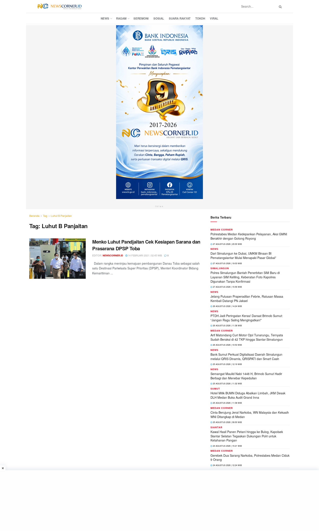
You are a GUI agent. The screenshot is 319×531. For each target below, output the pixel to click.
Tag (45, 215)
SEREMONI (141, 18)
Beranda (34, 215)
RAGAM (121, 18)
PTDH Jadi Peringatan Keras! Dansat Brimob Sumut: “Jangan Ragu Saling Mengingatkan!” (246, 318)
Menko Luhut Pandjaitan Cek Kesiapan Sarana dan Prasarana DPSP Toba (146, 245)
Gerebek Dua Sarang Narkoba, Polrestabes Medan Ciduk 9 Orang (249, 457)
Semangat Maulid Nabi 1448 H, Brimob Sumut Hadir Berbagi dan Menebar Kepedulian (246, 376)
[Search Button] (279, 6)
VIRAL (214, 18)
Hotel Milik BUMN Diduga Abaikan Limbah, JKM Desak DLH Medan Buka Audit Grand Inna (247, 395)
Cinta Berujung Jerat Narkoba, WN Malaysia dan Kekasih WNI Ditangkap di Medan (249, 414)
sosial (158, 18)
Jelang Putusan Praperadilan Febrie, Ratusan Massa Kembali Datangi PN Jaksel (246, 298)
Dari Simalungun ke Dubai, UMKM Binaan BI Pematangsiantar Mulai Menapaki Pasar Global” (243, 255)
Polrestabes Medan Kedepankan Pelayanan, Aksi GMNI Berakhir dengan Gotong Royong (248, 236)
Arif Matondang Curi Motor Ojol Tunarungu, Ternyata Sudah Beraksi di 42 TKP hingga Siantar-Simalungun (246, 337)
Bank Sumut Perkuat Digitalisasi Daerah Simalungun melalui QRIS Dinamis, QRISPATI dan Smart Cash (246, 356)
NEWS (105, 18)
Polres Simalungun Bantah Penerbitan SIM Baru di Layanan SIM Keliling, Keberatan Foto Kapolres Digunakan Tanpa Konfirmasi (245, 276)
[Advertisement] (159, 500)
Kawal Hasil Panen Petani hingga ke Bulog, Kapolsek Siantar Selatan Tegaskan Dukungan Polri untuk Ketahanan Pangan (246, 436)
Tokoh (200, 18)
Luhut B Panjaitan (61, 215)
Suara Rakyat (180, 18)
